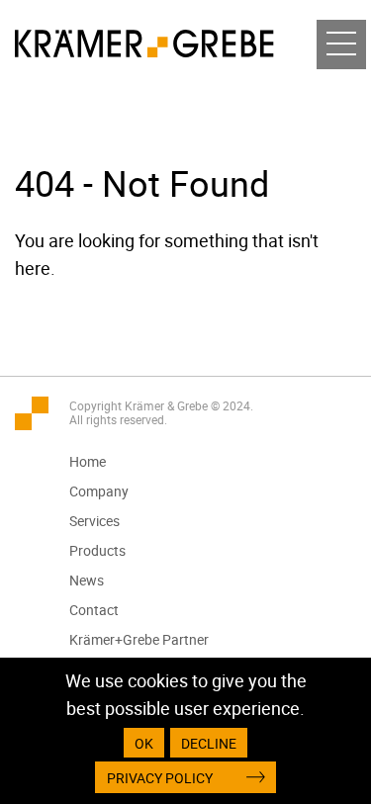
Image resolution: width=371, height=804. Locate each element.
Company (99, 491)
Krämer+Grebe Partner (139, 639)
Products (97, 550)
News (86, 580)
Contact (94, 609)
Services (94, 520)
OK (144, 743)
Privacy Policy (160, 777)
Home (87, 461)
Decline (208, 743)
